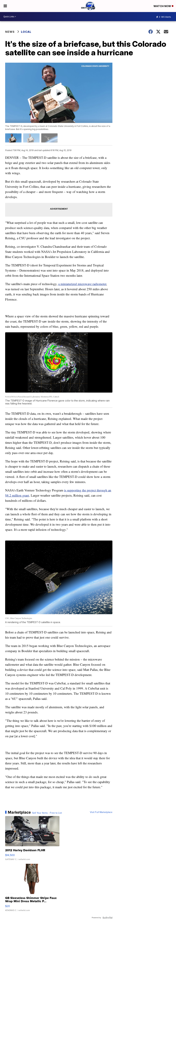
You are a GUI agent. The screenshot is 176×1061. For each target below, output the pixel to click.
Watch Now (162, 6)
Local (26, 31)
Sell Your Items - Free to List (47, 813)
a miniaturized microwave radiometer (82, 284)
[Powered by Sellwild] (107, 917)
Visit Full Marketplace (101, 812)
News (10, 31)
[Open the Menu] (5, 6)
